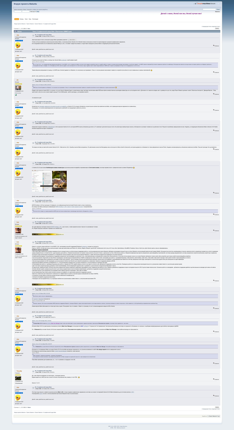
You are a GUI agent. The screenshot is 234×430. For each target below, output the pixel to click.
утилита (53, 323)
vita (18, 35)
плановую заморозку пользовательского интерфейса (53, 106)
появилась (84, 246)
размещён (64, 60)
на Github (90, 211)
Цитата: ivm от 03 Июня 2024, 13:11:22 (41, 293)
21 (21, 28)
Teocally (19, 371)
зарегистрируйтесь (43, 9)
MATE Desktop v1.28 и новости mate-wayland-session (69, 206)
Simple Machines (123, 426)
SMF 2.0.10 (110, 426)
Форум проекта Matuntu (25, 4)
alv (17, 80)
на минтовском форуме (60, 351)
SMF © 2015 (116, 426)
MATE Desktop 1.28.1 (56, 227)
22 (22, 28)
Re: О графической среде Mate (43, 34)
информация (51, 126)
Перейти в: (204, 416)
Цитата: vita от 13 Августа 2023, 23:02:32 (41, 84)
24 (26, 28)
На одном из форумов (37, 299)
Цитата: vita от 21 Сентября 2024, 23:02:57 (42, 343)
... (20, 28)
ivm (18, 222)
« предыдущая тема (206, 26)
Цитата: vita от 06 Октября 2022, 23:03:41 (41, 320)
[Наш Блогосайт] (16, 95)
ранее (41, 393)
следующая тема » (215, 26)
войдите (35, 9)
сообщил (86, 326)
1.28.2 (132, 392)
